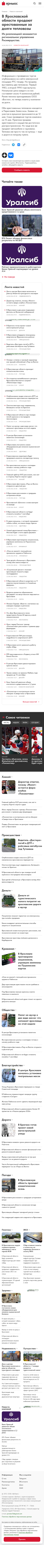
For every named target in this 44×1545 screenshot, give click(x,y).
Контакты (5, 1485)
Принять (22, 1539)
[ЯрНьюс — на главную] (10, 3)
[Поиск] (34, 3)
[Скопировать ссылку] (24, 144)
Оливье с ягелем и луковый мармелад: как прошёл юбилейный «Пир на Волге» (22, 361)
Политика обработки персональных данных (17, 1517)
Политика (6, 1230)
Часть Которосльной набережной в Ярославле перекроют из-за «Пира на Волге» (20, 1165)
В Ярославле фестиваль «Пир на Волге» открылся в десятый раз (22, 485)
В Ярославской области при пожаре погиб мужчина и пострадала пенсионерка (20, 417)
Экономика (23, 620)
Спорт (21, 385)
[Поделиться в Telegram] (13, 144)
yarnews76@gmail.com (14, 1514)
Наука (21, 599)
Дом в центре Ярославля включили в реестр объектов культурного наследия (22, 292)
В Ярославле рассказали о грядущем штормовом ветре (21, 494)
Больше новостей (30, 702)
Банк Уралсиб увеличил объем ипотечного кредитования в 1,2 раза (21, 683)
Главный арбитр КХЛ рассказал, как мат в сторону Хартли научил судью (22, 476)
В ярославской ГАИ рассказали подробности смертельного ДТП (19, 637)
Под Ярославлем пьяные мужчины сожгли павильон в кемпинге (18, 993)
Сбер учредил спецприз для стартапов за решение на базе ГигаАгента (11, 1461)
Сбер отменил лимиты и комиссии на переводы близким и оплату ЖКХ (32, 1248)
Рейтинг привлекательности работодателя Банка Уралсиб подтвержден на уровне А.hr (10, 1450)
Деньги (6, 890)
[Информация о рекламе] (39, 321)
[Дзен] (4, 155)
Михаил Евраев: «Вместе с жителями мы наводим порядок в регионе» (22, 605)
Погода (22, 374)
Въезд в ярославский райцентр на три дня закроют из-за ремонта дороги (19, 1158)
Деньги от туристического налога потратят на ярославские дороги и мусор (29, 901)
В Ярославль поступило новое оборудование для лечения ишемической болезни (23, 447)
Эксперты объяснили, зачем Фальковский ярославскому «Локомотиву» (15, 761)
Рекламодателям (8, 1482)
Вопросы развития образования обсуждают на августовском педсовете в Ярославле (22, 594)
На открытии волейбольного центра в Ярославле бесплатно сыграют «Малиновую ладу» (21, 380)
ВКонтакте (23, 1482)
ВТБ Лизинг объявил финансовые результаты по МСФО (11, 1439)
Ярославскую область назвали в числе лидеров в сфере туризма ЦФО (32, 1388)
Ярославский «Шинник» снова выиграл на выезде (22, 503)
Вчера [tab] (25, 722)
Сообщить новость (22, 170)
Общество (23, 431)
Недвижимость (25, 296)
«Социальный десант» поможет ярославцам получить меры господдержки (18, 572)
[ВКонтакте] (11, 155)
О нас (4, 1478)
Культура (22, 364)
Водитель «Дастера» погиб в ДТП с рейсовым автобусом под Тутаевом (20, 345)
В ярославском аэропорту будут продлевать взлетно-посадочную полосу (22, 457)
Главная (4, 11)
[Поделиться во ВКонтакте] (18, 144)
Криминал (23, 546)
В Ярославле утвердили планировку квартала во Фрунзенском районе (20, 336)
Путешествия (29, 1349)
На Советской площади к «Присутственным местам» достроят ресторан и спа (11, 1386)
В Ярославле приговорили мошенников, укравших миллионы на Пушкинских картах (22, 542)
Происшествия (24, 349)
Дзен (21, 1485)
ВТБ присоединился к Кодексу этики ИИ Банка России (22, 655)
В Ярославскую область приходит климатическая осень (19, 370)
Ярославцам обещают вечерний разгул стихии (20, 1212)
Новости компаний (16, 11)
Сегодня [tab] (34, 722)
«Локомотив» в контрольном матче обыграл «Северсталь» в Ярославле (20, 692)
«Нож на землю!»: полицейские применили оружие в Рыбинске (18, 552)
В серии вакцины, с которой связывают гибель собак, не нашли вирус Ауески (22, 522)
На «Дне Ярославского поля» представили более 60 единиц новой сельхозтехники (21, 615)
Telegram (22, 1478)
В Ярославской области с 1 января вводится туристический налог (31, 1367)
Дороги (22, 330)
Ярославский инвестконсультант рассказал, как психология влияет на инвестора (21, 931)
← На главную (8, 277)
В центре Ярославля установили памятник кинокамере (19, 436)
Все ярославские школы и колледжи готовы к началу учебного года (20, 466)
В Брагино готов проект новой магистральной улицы (18, 327)
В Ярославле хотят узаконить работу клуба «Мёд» (21, 646)
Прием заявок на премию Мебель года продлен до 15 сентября (22, 674)
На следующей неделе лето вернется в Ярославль (22, 1217)
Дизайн (22, 668)
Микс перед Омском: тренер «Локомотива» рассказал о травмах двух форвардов (22, 626)
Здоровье (22, 451)
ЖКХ (25, 1230)
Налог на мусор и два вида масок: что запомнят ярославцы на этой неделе (21, 427)
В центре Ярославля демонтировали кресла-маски (21, 664)
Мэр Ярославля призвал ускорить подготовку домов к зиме (32, 1280)
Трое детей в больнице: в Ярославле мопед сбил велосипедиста (20, 561)
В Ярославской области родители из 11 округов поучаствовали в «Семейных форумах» (22, 583)
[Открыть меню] (40, 3)
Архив (4, 1488)
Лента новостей (14, 287)
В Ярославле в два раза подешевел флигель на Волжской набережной (20, 311)
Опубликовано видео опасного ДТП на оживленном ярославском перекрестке (22, 397)
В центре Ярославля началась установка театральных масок (29, 1073)
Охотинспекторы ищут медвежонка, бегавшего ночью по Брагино (20, 406)
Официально (24, 340)
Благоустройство (12, 1065)
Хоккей (22, 305)
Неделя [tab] (16, 722)
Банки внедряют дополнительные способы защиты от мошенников (19, 924)
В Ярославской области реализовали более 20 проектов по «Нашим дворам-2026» (21, 1110)
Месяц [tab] (6, 722)
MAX (21, 1488)
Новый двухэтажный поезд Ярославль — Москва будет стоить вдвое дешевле (22, 531)
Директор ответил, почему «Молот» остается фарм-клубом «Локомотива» (21, 302)
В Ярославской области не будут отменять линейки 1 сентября (19, 513)
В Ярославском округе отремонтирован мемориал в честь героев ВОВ (11, 1248)
